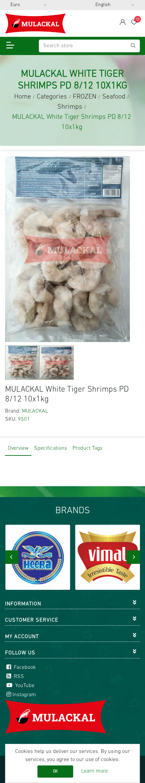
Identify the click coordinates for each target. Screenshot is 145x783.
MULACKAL (35, 411)
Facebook (24, 667)
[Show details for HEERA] (37, 557)
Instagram (24, 695)
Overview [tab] (18, 448)
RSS (18, 676)
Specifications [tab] (50, 448)
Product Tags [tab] (87, 448)
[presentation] (12, 557)
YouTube (24, 685)
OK (55, 771)
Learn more (94, 771)
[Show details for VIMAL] (107, 557)
